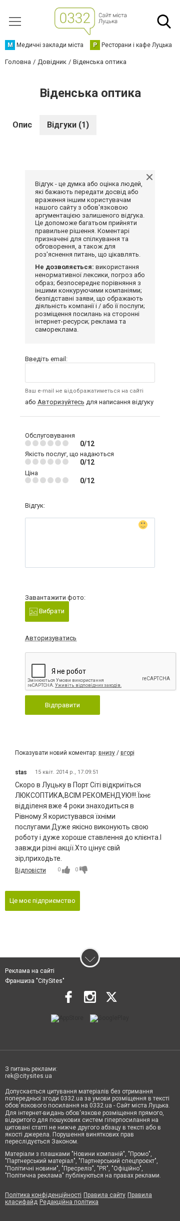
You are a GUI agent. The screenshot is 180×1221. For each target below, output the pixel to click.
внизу (106, 752)
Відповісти (30, 870)
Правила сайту (105, 1194)
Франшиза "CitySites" (34, 980)
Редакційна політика (69, 1201)
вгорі (127, 752)
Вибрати (51, 611)
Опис (22, 125)
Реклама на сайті (29, 970)
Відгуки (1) (68, 125)
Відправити (62, 705)
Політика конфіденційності (43, 1194)
